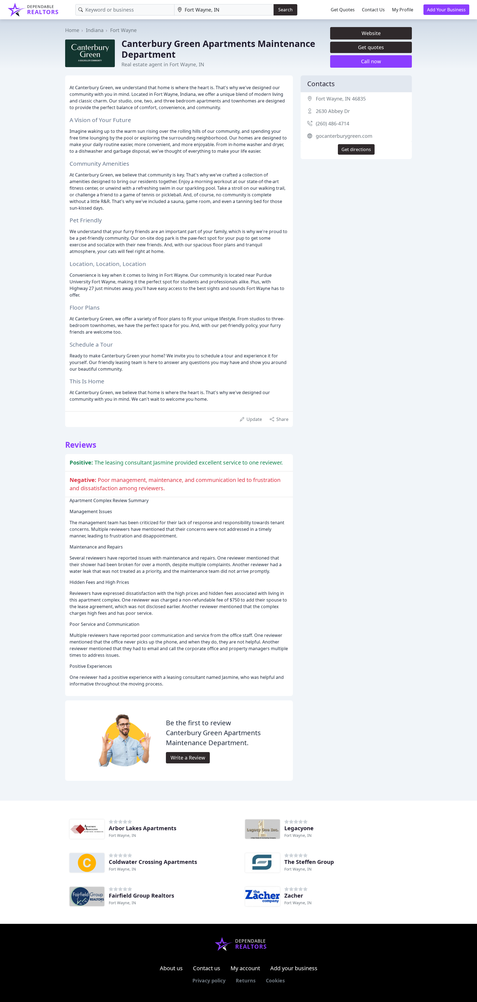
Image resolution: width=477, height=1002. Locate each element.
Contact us (206, 968)
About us (171, 968)
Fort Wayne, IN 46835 (341, 98)
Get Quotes (343, 10)
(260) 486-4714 (332, 123)
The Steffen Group (309, 862)
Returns (246, 980)
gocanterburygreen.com (344, 136)
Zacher (293, 895)
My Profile (402, 10)
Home (72, 30)
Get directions (356, 149)
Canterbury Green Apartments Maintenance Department (218, 49)
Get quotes (371, 47)
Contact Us (373, 10)
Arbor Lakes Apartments (142, 828)
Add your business (293, 968)
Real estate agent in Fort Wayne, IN (162, 64)
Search (285, 10)
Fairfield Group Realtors (141, 895)
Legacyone (299, 828)
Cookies (275, 980)
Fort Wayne (123, 30)
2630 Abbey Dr (333, 111)
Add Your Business (446, 10)
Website (371, 33)
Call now (371, 61)
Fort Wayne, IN (122, 835)
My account (245, 968)
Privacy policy (209, 980)
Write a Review (188, 757)
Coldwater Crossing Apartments (153, 862)
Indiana (95, 30)
